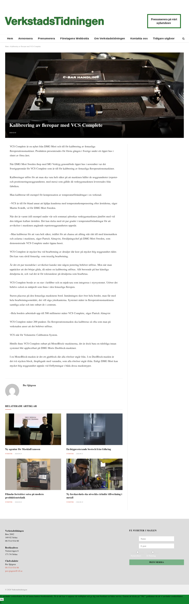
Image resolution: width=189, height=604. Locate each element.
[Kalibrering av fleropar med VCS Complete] (94, 95)
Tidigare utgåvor (164, 38)
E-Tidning (151, 555)
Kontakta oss (139, 38)
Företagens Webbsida (74, 38)
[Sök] (183, 38)
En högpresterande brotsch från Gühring (88, 449)
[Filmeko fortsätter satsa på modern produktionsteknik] (33, 474)
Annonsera (25, 38)
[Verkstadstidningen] (54, 21)
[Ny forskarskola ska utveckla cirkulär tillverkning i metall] (94, 474)
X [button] (0, 602)
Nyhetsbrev (136, 555)
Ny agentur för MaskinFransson (22, 449)
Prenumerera (46, 38)
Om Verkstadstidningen (109, 38)
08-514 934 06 (12, 567)
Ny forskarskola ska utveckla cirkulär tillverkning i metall (94, 495)
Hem (10, 38)
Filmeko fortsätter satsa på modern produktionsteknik (24, 495)
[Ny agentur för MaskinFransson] (33, 429)
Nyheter (9, 454)
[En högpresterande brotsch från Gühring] (94, 429)
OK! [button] (2, 599)
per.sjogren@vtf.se (13, 570)
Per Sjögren (29, 385)
